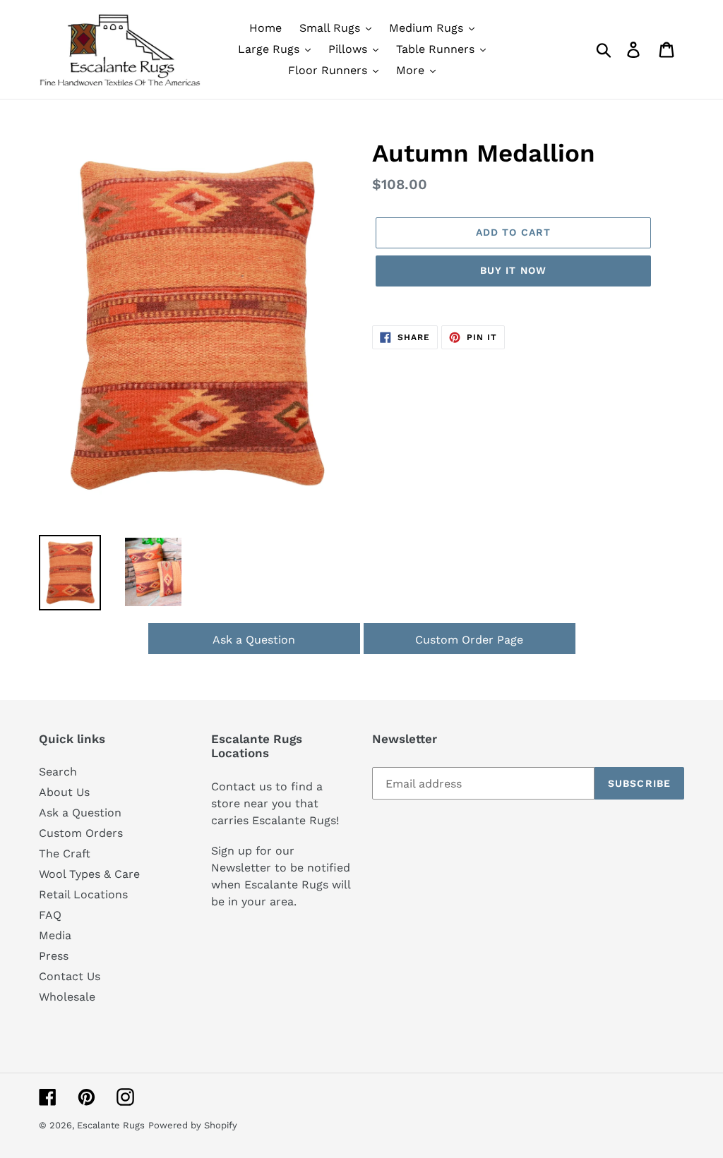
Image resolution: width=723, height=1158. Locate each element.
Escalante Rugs (111, 1125)
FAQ (50, 915)
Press (53, 956)
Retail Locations (83, 894)
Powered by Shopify (192, 1125)
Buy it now (513, 270)
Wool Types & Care (89, 874)
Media (55, 935)
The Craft (64, 853)
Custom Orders (81, 833)
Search (58, 771)
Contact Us (69, 976)
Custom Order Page (469, 639)
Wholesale (67, 996)
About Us (64, 792)
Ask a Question (254, 639)
